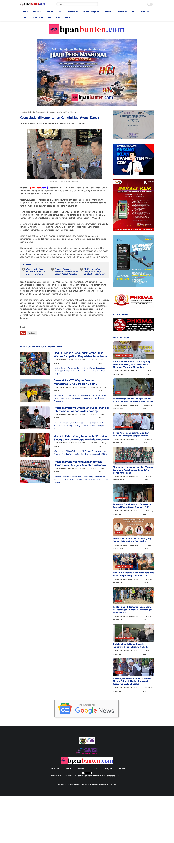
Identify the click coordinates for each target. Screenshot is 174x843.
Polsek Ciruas (122, 498)
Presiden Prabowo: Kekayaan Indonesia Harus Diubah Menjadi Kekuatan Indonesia (66, 271)
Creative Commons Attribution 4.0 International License (99, 776)
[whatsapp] (31, 339)
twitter (68, 768)
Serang (119, 672)
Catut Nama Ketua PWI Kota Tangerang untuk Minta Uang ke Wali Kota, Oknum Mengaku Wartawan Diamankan (132, 364)
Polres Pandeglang (124, 427)
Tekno (60, 11)
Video (25, 17)
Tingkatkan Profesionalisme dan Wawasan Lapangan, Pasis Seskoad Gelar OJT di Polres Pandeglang (133, 470)
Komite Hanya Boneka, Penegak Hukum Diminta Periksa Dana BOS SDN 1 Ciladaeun (133, 400)
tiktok (95, 768)
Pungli (119, 601)
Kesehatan (73, 11)
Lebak (118, 392)
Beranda (23, 112)
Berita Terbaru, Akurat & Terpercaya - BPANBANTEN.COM (94, 784)
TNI (49, 17)
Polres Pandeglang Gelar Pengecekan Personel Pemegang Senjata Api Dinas (131, 434)
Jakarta (119, 532)
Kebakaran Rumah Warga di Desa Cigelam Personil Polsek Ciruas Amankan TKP (133, 505)
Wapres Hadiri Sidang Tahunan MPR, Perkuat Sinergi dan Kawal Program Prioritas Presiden (36, 271)
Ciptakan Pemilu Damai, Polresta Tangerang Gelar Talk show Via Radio (130, 645)
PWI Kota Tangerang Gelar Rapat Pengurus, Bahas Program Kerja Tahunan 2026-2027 (133, 574)
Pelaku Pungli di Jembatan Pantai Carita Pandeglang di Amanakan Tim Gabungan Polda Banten (132, 610)
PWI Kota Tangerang (124, 355)
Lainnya (107, 11)
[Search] (95, 4)
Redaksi (67, 17)
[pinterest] (36, 339)
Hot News (37, 11)
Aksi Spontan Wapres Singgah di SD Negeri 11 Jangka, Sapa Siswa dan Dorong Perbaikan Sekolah (95, 271)
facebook (55, 768)
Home (25, 11)
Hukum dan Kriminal (127, 11)
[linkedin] (40, 339)
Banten (49, 11)
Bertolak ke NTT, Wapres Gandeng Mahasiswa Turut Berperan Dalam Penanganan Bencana (75, 382)
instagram (108, 768)
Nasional (145, 11)
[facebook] (22, 339)
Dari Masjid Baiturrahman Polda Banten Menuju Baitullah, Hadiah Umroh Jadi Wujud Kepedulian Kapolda (132, 681)
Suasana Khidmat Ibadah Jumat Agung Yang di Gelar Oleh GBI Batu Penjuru (132, 539)
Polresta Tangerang (124, 638)
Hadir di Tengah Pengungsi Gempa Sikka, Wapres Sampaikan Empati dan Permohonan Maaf (81, 354)
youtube (121, 768)
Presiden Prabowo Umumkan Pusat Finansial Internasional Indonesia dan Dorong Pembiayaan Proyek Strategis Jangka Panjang (81, 409)
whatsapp (81, 768)
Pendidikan (38, 17)
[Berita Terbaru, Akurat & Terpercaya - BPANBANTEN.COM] (32, 6)
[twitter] (26, 339)
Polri (58, 17)
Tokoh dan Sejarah (90, 11)
